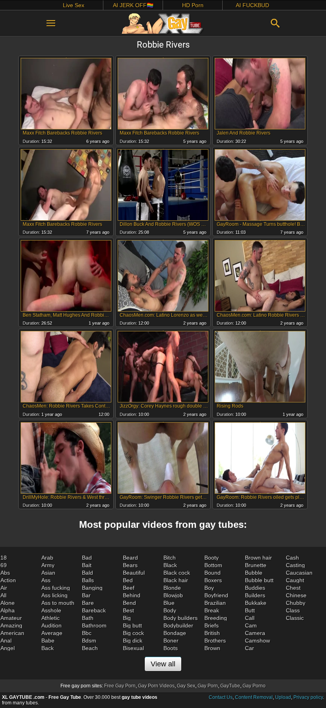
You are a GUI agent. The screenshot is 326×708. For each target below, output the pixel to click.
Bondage (174, 633)
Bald (87, 572)
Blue (169, 603)
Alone (7, 603)
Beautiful (134, 572)
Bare (88, 603)
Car (249, 648)
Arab (47, 557)
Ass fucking (55, 588)
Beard (130, 557)
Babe (47, 640)
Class (293, 610)
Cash (292, 557)
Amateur (11, 618)
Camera (255, 633)
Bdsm (89, 640)
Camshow (257, 640)
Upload (283, 697)
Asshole (51, 610)
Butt (250, 610)
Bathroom (94, 625)
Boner (171, 640)
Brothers (215, 640)
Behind (131, 595)
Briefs (211, 625)
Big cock (133, 633)
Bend (129, 603)
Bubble (253, 572)
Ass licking (54, 595)
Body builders (180, 618)
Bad (87, 557)
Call (249, 618)
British (212, 633)
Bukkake (255, 603)
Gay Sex (186, 686)
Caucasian (299, 572)
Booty (211, 557)
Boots (170, 648)
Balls (88, 580)
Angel (7, 648)
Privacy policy (308, 697)
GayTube (230, 686)
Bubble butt (259, 580)
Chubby (295, 603)
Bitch (169, 557)
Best (128, 610)
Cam (251, 625)
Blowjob (173, 595)
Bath (87, 618)
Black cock (176, 572)
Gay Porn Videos (156, 686)
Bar (86, 595)
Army (47, 565)
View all (163, 664)
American (12, 633)
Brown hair (258, 557)
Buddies (255, 588)
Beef (128, 588)
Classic (295, 618)
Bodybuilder (178, 625)
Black (170, 565)
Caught (295, 580)
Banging (92, 588)
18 (3, 557)
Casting (295, 565)
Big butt (132, 625)
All (3, 595)
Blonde (172, 588)
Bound (212, 572)
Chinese (296, 595)
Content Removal (254, 697)
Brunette (255, 565)
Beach (90, 648)
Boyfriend (216, 595)
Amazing (11, 625)
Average (51, 633)
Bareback (94, 610)
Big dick (132, 640)
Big (127, 618)
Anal (6, 640)
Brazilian (215, 603)
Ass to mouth (57, 603)
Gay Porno (254, 686)
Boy (209, 588)
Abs (5, 572)
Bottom (213, 565)
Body (169, 610)
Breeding (215, 618)
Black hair (175, 580)
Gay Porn (208, 686)
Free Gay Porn (120, 686)
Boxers (213, 580)
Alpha (7, 610)
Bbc (86, 633)
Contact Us (221, 697)
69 (3, 565)
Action (8, 580)
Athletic (50, 618)
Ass (45, 580)
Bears (130, 565)
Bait (86, 565)
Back (47, 648)
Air (3, 588)
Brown (212, 648)
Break (211, 610)
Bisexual (133, 648)
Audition (51, 625)
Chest (293, 588)
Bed (128, 580)
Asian (48, 572)
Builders (255, 595)
